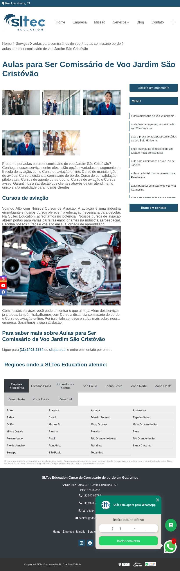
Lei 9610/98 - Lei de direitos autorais (85, 463)
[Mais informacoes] (173, 22)
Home (60, 22)
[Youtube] (3, 285)
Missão (99, 22)
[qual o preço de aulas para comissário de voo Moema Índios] (102, 103)
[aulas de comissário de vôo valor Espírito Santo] (61, 143)
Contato (157, 22)
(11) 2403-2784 (32, 350)
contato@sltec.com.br (91, 518)
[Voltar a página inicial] (24, 22)
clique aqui (57, 350)
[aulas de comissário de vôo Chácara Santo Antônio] (61, 103)
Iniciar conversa (128, 541)
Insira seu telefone (128, 520)
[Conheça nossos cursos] (171, 525)
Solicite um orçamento (153, 87)
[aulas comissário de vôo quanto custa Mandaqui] (21, 103)
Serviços (119, 22)
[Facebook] (90, 543)
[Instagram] (81, 543)
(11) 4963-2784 (91, 503)
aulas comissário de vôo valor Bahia (152, 116)
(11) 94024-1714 (91, 510)
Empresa (80, 22)
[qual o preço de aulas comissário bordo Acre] (21, 143)
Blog (140, 22)
